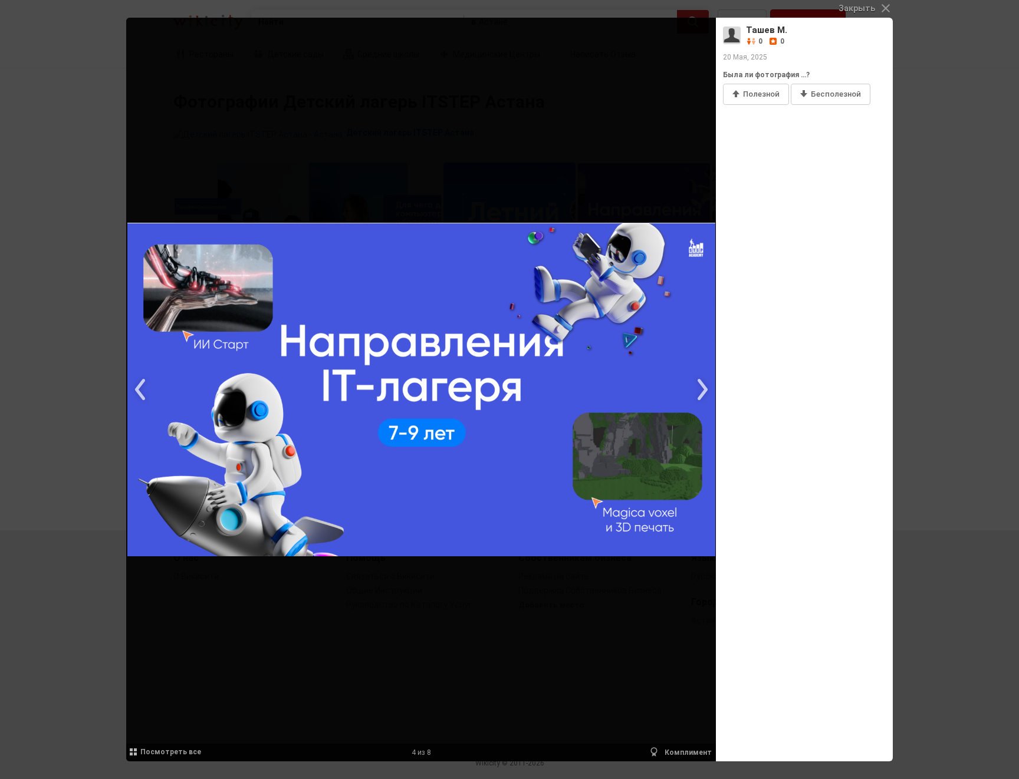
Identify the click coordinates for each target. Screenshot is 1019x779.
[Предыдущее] (141, 389)
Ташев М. (766, 30)
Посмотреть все (170, 752)
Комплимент (687, 752)
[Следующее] (701, 389)
